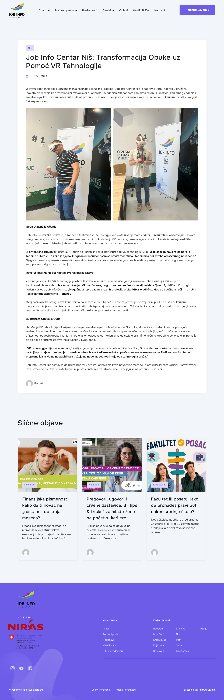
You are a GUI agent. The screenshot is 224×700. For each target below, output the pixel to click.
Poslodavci (89, 10)
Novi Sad (158, 634)
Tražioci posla (64, 10)
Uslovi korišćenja (101, 689)
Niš (178, 634)
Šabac (179, 645)
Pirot (178, 639)
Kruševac (158, 651)
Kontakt (159, 10)
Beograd (158, 628)
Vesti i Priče (141, 10)
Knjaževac (159, 645)
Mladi (42, 10)
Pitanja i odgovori (113, 651)
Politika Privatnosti (125, 689)
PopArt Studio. (207, 689)
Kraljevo (180, 628)
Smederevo (182, 651)
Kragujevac (159, 639)
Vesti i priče (109, 645)
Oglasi (123, 10)
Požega (203, 628)
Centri (107, 10)
